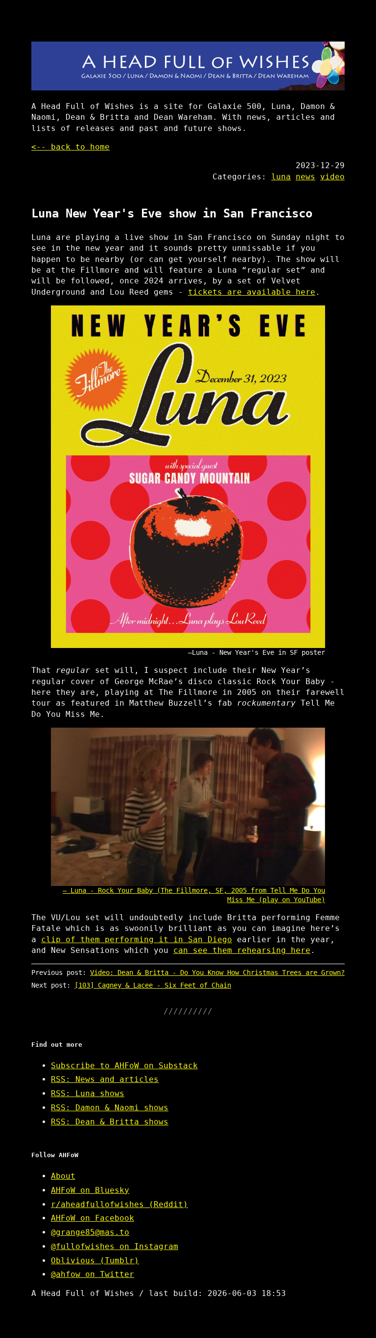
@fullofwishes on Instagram (114, 1246)
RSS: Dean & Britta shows (109, 1121)
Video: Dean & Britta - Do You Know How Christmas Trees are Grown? (217, 972)
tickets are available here (251, 292)
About (63, 1176)
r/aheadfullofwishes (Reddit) (119, 1204)
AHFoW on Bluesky (90, 1190)
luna (281, 176)
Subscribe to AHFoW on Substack (124, 1065)
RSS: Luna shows (87, 1093)
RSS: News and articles (105, 1079)
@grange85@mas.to (90, 1232)
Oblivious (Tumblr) (95, 1260)
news (305, 176)
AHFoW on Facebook (92, 1218)
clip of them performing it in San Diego (136, 939)
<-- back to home (70, 146)
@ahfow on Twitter (92, 1274)
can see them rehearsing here (241, 950)
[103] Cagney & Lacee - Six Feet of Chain (152, 985)
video (332, 176)
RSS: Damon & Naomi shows (109, 1107)
